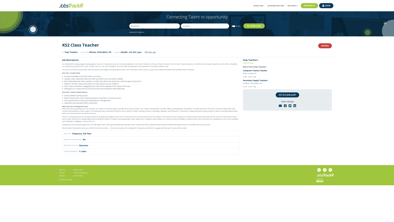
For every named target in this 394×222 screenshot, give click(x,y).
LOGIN (327, 5)
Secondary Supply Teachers (255, 80)
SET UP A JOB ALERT (287, 95)
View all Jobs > (249, 63)
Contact (62, 173)
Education (83, 145)
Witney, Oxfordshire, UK (100, 52)
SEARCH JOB (255, 26)
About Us (62, 170)
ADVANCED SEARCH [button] (136, 32)
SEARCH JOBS (258, 6)
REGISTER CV (309, 5)
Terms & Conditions (80, 173)
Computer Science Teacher (255, 70)
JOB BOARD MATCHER (276, 6)
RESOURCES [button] (292, 6)
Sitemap (62, 176)
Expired (325, 46)
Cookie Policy (77, 176)
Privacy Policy (78, 170)
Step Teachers (71, 52)
